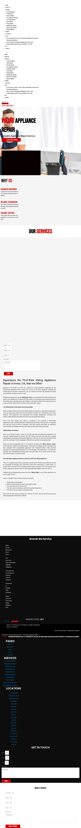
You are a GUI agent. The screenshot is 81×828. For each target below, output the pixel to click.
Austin (13, 744)
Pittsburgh (13, 742)
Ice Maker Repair (11, 19)
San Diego (13, 701)
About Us (10, 647)
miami (14, 715)
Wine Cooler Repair (12, 27)
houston (14, 723)
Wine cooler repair (10, 683)
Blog (6, 36)
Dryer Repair (10, 13)
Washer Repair (10, 29)
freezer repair (10, 672)
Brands (7, 31)
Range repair (10, 669)
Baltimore (13, 731)
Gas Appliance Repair (12, 17)
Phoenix (13, 709)
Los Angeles (14, 693)
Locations (7, 33)
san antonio (13, 736)
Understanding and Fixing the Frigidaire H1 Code (19, 44)
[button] (20, 52)
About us (7, 7)
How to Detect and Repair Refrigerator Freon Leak (20, 42)
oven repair (10, 677)
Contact (7, 48)
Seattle (13, 706)
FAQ (6, 46)
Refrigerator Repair (12, 25)
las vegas (13, 734)
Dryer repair (10, 680)
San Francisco (13, 698)
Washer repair (10, 666)
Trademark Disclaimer (73, 630)
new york (14, 712)
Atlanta (13, 725)
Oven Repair (10, 21)
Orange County (13, 696)
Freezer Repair (10, 15)
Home (6, 5)
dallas (14, 720)
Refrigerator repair (10, 664)
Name (5, 345)
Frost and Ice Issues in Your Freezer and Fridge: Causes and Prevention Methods (22, 39)
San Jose (14, 704)
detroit (13, 728)
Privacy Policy (62, 630)
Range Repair (10, 23)
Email (5, 355)
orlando (13, 739)
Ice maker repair (10, 675)
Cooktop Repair (11, 12)
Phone (6, 350)
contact (10, 655)
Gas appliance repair (10, 685)
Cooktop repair (10, 661)
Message (6, 359)
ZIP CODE (8, 793)
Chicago (14, 717)
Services (7, 9)
